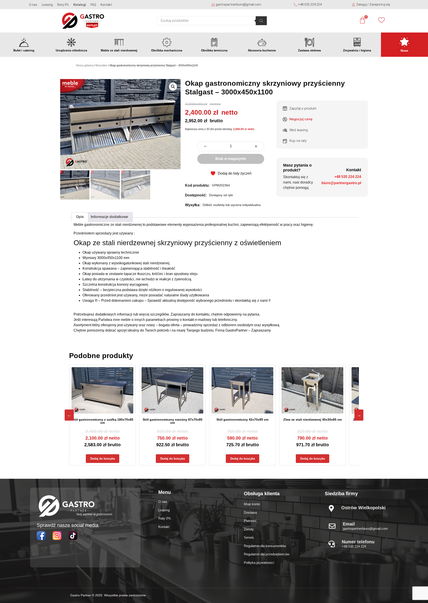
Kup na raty (298, 141)
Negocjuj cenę (301, 119)
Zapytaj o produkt (302, 108)
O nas (33, 4)
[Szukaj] (261, 20)
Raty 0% (63, 4)
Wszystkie (101, 65)
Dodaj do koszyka (102, 458)
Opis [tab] (80, 217)
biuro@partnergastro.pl (341, 183)
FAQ (93, 4)
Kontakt (106, 4)
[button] (173, 87)
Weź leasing (298, 130)
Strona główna (84, 65)
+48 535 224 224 (347, 177)
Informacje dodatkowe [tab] (109, 217)
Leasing (47, 4)
